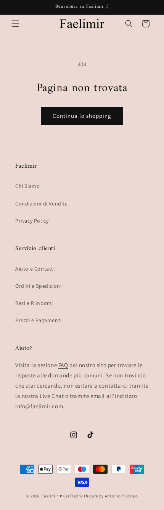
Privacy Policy (31, 220)
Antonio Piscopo (121, 496)
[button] (15, 23)
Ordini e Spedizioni (38, 285)
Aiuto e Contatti (35, 268)
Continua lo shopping (82, 115)
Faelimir (50, 496)
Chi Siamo (27, 186)
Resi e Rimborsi (34, 303)
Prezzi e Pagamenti (38, 320)
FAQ (63, 365)
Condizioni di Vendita (41, 203)
